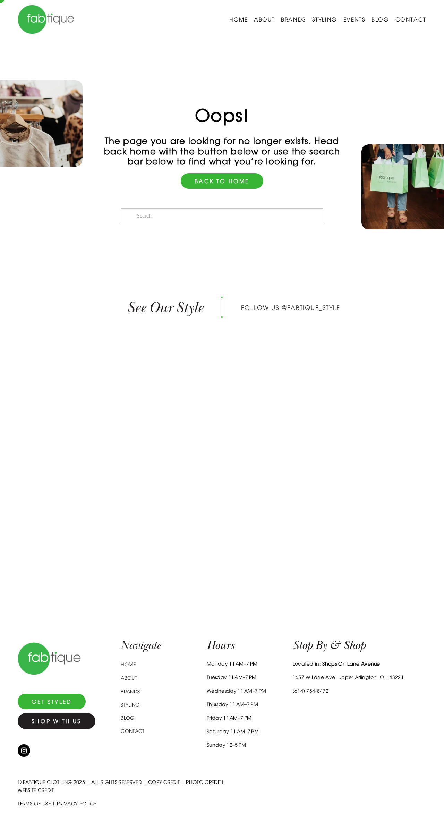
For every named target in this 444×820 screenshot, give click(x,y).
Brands (293, 19)
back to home (222, 181)
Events (354, 19)
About (264, 19)
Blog (380, 19)
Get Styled (52, 701)
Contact (410, 19)
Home (238, 19)
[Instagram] (24, 750)
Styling (324, 19)
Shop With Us (56, 721)
